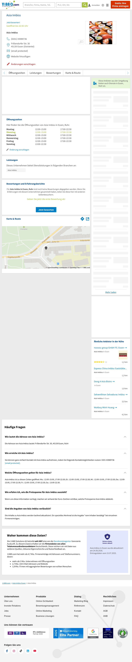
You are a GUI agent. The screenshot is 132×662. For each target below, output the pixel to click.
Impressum (108, 601)
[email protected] (12, 463)
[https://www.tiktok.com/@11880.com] (21, 651)
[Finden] (85, 4)
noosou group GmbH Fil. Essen (109, 347)
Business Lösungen (45, 616)
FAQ (76, 616)
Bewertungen (53, 72)
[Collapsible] (125, 437)
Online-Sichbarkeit (44, 601)
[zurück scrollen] (4, 72)
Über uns (8, 601)
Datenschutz (109, 606)
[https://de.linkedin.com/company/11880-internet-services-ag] (28, 651)
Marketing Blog (81, 601)
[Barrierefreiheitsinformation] (104, 5)
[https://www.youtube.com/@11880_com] (35, 651)
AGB (105, 611)
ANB (105, 616)
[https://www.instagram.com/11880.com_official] (14, 651)
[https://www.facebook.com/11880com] (7, 651)
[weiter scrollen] (128, 72)
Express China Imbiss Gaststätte (109, 368)
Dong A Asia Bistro (103, 381)
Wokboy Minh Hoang (104, 407)
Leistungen (36, 72)
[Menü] (108, 5)
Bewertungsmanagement (47, 606)
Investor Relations (12, 606)
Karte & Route (73, 72)
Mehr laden (110, 292)
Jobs (6, 611)
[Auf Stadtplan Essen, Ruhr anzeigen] (87, 219)
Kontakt (77, 611)
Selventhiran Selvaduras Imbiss (109, 394)
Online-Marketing (44, 611)
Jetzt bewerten (46, 209)
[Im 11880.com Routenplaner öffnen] (82, 218)
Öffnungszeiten (17, 72)
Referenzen (79, 606)
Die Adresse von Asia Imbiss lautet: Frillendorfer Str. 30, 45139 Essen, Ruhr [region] (37, 443)
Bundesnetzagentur (62, 541)
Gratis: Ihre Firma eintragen (120, 5)
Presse (7, 616)
